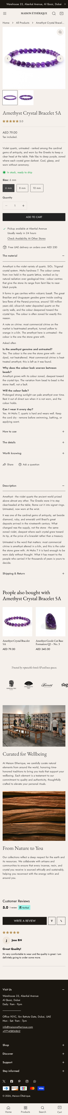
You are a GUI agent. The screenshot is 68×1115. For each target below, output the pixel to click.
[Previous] (7, 58)
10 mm (37, 188)
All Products (22, 23)
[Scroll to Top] (61, 1096)
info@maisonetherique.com (18, 1027)
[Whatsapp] (35, 1081)
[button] (61, 13)
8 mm (22, 188)
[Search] (54, 13)
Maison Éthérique (21, 1096)
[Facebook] (12, 1081)
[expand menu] (5, 13)
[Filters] (51, 921)
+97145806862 (11, 1031)
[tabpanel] (34, 524)
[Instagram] (27, 1081)
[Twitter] (4, 1081)
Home (6, 23)
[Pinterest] (19, 1081)
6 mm (8, 188)
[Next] (60, 58)
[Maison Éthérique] (34, 13)
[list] (34, 58)
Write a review (25, 921)
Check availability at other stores (26, 238)
